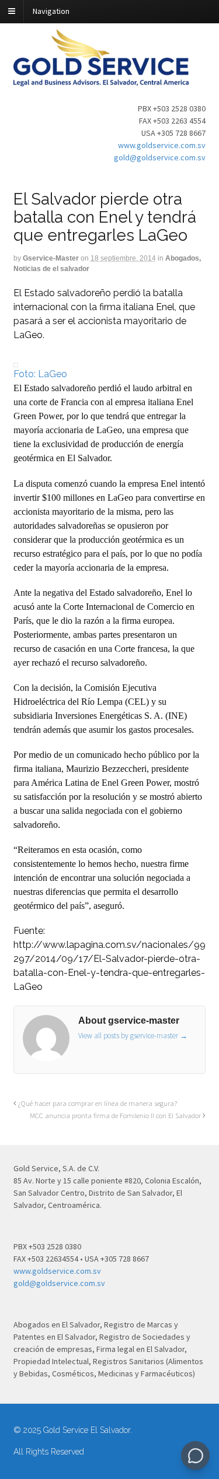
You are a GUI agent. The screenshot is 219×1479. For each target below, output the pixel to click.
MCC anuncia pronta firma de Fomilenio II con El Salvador (116, 1115)
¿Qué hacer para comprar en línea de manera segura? (96, 1103)
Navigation (51, 11)
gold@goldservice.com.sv (160, 157)
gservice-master (51, 258)
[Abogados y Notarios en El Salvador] (101, 80)
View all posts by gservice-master (132, 1036)
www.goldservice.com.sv (162, 145)
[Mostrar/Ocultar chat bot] (195, 1455)
